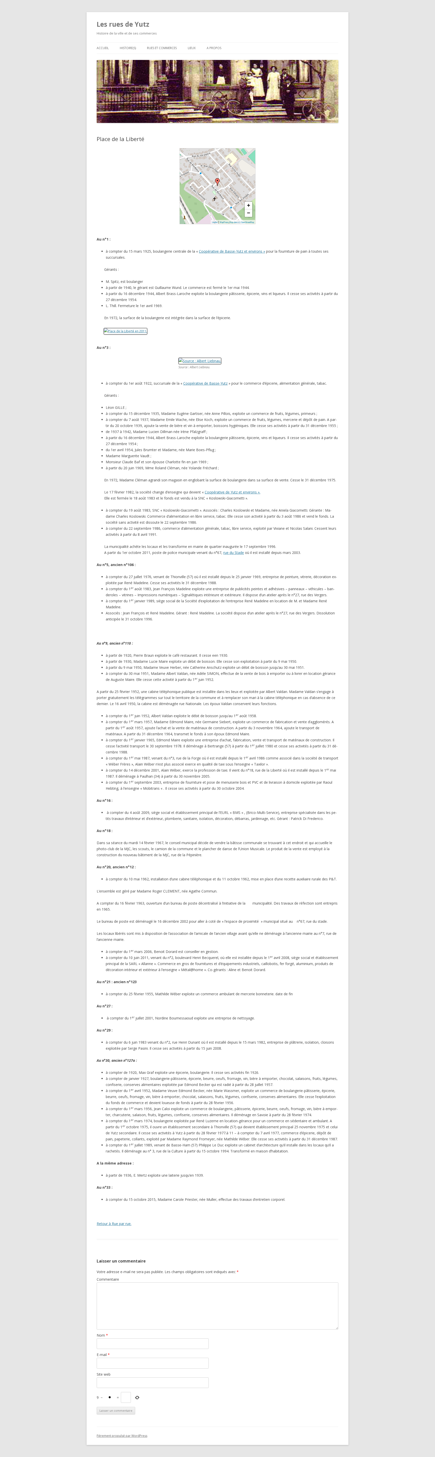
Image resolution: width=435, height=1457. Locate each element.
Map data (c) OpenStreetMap (241, 222)
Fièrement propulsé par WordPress (122, 1436)
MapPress (224, 222)
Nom (102, 1335)
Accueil (103, 48)
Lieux (192, 48)
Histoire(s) (128, 48)
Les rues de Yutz (123, 24)
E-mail (103, 1354)
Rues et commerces (162, 48)
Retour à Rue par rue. (114, 1223)
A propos (214, 48)
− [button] (248, 213)
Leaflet (215, 222)
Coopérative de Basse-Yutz (205, 383)
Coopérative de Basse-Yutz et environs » (232, 251)
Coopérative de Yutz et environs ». (232, 492)
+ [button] (248, 205)
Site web (104, 1374)
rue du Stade (233, 552)
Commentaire (108, 1279)
